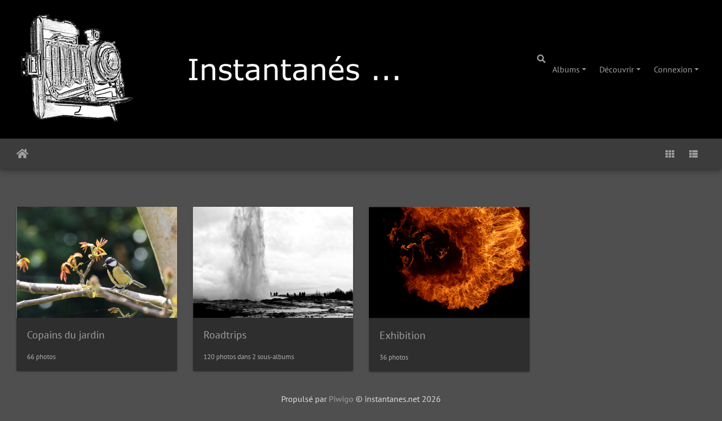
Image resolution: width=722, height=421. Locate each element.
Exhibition (402, 335)
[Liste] (693, 153)
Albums (566, 69)
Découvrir (616, 69)
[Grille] (670, 153)
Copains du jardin (66, 335)
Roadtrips (224, 335)
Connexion (673, 69)
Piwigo (341, 398)
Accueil (22, 154)
